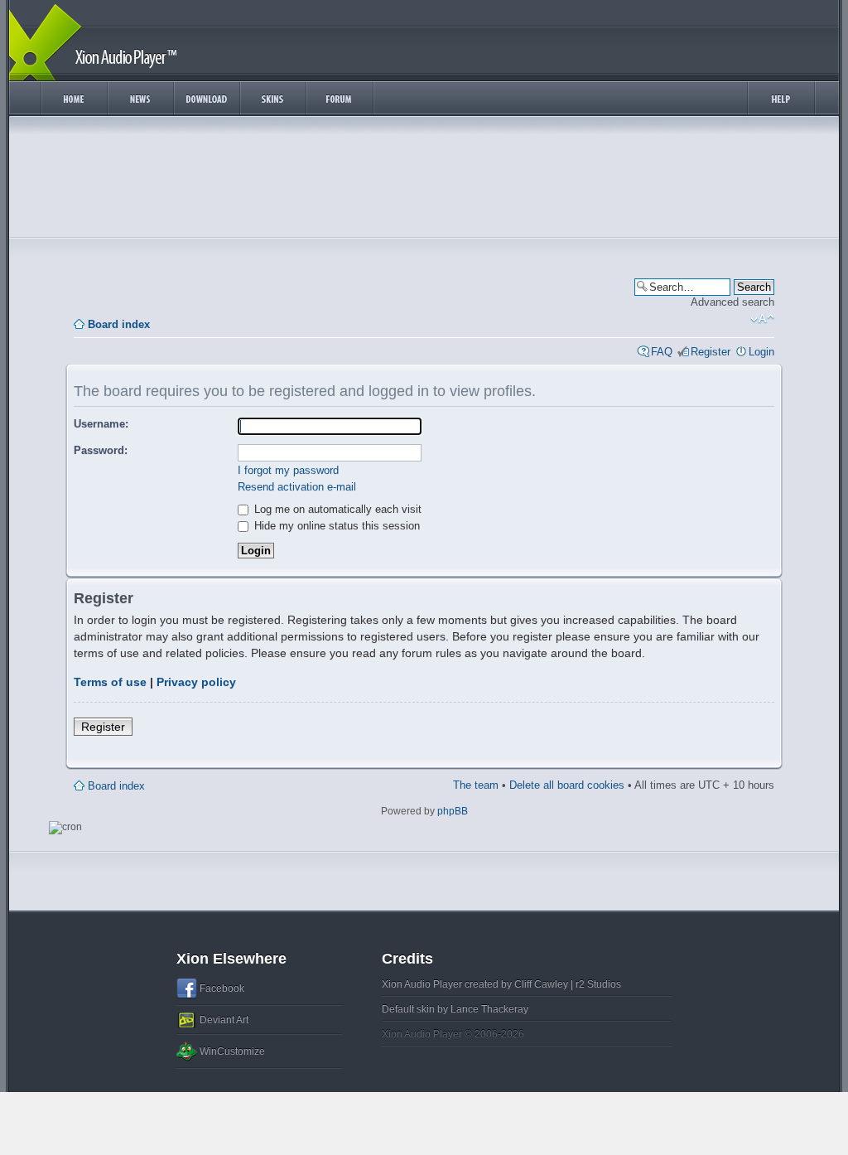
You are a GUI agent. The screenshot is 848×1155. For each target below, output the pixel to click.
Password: (101, 450)
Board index (119, 324)
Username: (101, 424)
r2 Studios (598, 984)
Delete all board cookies (566, 785)
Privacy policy (196, 682)
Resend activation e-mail (297, 487)
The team (476, 785)
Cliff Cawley (541, 984)
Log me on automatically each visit (336, 509)
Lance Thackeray (489, 1009)
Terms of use (110, 682)
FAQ (661, 352)
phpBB (452, 811)
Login (761, 352)
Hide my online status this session (335, 526)
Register (710, 352)
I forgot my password (288, 470)
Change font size (762, 319)
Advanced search (732, 302)
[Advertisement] (424, 180)
